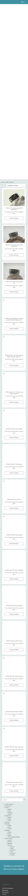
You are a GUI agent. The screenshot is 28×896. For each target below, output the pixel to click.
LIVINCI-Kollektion (7, 888)
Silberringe (5, 890)
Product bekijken (14, 218)
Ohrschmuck (5, 892)
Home (2, 182)
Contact (4, 894)
